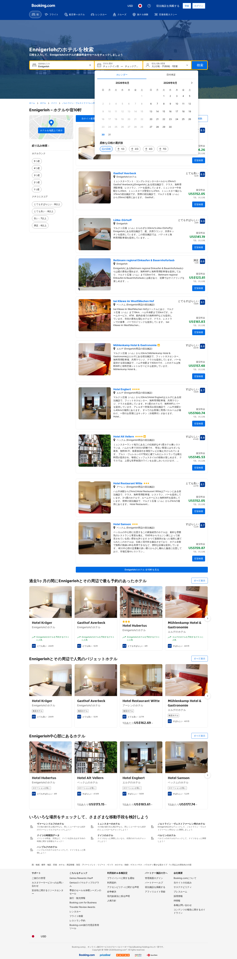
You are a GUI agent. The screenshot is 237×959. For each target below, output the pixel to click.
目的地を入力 (44, 64)
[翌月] (192, 83)
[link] (51, 161)
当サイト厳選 (88, 118)
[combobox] (62, 66)
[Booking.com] (43, 6)
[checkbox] (142, 96)
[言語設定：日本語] (140, 6)
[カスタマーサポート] (149, 6)
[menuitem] (35, 14)
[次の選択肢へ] (207, 618)
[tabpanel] (146, 116)
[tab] (121, 74)
